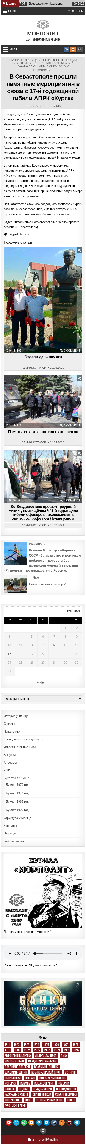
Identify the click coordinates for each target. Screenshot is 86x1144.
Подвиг (24, 1089)
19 (31, 654)
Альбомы (10, 762)
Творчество (12, 1100)
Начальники (12, 731)
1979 (7, 1050)
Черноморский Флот (49, 1100)
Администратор (34, 367)
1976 (56, 1044)
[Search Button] (80, 49)
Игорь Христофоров (52, 1078)
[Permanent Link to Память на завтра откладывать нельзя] (43, 401)
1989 (57, 1050)
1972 (16, 1044)
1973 (26, 1044)
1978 (75, 1044)
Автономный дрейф (18, 1055)
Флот (28, 1100)
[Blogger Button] (31, 1123)
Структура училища (17, 818)
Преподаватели (66, 1089)
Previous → (37, 544)
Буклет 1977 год (17, 793)
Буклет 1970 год (17, 784)
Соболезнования (66, 1094)
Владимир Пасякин (17, 1067)
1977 (66, 1044)
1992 (76, 1050)
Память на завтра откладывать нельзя (43, 432)
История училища (16, 716)
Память (24, 234)
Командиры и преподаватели (24, 739)
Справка (9, 723)
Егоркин (30, 1078)
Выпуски (10, 755)
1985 (37, 1050)
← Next (34, 577)
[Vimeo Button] (16, 1123)
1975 (46, 1044)
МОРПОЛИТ (43, 33)
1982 (27, 1050)
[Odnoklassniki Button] (73, 49)
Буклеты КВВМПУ (16, 778)
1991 (66, 1050)
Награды (10, 833)
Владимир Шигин (16, 1072)
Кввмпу (25, 1083)
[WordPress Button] (39, 1123)
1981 (17, 1050)
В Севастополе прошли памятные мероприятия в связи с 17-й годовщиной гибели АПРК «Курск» (43, 87)
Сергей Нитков (42, 1094)
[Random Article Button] (69, 1123)
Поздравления (42, 1089)
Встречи (70, 1072)
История (10, 1083)
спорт (71, 1100)
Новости (44, 70)
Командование (43, 1083)
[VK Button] (66, 49)
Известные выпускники (20, 747)
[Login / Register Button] (77, 1123)
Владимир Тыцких (46, 1067)
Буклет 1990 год (17, 810)
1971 (7, 1044)
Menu (12, 11)
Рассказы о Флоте (16, 1094)
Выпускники (13, 1078)
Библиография (14, 841)
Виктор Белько (14, 1061)
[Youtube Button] (9, 1123)
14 (54, 645)
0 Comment (72, 350)
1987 (47, 1050)
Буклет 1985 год (17, 801)
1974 (36, 1044)
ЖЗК (7, 770)
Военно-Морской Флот (46, 1072)
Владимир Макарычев (42, 1061)
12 (31, 645)
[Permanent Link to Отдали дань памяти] (43, 300)
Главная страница (23, 60)
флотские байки (15, 1105)
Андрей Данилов (46, 1055)
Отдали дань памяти (43, 357)
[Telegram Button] (47, 1123)
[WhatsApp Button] (24, 1123)
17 (9, 654)
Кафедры (10, 825)
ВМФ (64, 1055)
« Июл (41, 682)
